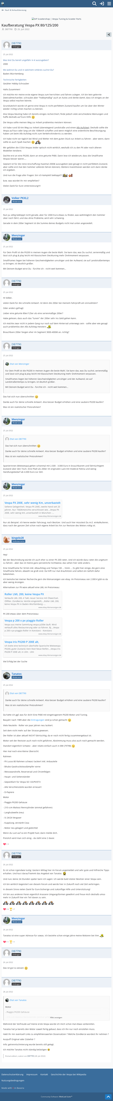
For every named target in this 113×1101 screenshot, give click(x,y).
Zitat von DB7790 (18, 439)
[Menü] (109, 4)
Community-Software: (56, 1096)
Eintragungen (37, 719)
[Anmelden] (102, 3)
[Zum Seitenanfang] (108, 1097)
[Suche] (94, 4)
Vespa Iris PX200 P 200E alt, (22, 642)
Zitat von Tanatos (18, 1000)
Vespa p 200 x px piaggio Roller (24, 620)
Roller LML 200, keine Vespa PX (24, 594)
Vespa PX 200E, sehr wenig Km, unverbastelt (32, 503)
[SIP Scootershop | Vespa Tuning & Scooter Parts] (56, 18)
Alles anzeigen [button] (56, 1017)
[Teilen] (109, 34)
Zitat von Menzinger (19, 363)
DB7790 (9, 29)
